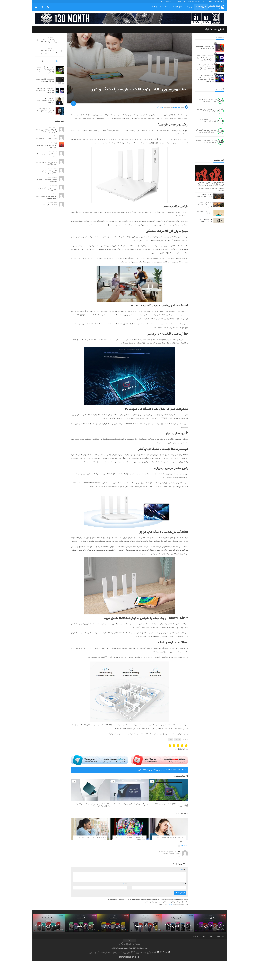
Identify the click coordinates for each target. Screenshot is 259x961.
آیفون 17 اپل (177, 1)
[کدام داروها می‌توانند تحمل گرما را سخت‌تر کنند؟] (169, 829)
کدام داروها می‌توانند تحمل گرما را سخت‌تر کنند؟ (170, 837)
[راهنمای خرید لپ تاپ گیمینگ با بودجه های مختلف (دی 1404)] (49, 923)
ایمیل (125, 883)
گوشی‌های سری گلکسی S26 (192, 1)
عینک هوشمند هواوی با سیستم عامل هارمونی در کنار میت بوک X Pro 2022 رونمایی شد (93, 805)
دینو (162, 1)
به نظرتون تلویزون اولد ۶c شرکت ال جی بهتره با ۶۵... (47, 180)
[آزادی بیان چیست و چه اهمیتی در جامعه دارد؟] (218, 220)
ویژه (155, 6)
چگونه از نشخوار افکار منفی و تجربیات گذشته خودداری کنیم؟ (90, 838)
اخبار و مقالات (202, 6)
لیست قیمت (166, 6)
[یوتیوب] (159, 760)
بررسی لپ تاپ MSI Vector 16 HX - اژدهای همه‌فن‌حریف (206, 141)
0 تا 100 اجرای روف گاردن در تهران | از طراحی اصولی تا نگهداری (204, 204)
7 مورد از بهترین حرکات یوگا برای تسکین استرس (204, 212)
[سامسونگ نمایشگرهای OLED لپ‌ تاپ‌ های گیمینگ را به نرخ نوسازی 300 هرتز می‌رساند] (219, 58)
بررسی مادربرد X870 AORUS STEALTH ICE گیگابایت (208, 121)
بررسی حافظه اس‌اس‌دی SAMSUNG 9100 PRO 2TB (206, 111)
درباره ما (210, 936)
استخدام (195, 936)
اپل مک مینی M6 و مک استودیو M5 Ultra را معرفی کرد (45, 80)
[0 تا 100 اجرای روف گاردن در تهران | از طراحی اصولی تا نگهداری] (218, 204)
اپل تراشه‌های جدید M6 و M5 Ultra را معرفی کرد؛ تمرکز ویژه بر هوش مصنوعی (45, 90)
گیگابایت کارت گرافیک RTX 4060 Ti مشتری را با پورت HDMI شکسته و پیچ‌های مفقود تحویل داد (205, 68)
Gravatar (170, 904)
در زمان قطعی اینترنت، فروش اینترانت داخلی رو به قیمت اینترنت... (46, 131)
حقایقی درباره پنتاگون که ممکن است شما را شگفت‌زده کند (204, 196)
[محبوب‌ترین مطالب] (42, 62)
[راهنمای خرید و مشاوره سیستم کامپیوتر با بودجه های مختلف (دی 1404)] (178, 923)
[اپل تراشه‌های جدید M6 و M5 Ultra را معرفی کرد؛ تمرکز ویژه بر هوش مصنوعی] (60, 91)
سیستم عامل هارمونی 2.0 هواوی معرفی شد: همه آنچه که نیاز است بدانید (131, 805)
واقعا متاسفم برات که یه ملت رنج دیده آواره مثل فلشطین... (46, 197)
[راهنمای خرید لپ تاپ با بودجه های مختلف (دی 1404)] (81, 923)
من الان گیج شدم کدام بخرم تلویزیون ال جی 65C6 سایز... (46, 163)
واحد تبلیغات (176, 107)
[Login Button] (36, 7)
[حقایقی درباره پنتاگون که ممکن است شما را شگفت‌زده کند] (218, 196)
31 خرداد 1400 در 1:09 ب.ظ (167, 851)
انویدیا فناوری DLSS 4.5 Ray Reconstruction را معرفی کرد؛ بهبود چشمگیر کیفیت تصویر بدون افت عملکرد (45, 70)
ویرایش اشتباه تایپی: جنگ (50, 205)
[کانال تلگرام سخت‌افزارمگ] (132, 957)
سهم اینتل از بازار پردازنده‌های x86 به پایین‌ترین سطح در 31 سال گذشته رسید (154, 770)
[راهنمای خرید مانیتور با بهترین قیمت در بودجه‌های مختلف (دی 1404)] (113, 923)
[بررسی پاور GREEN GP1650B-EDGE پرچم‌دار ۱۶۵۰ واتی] (219, 48)
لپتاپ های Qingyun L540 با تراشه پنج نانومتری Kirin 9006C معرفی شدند (171, 805)
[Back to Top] (129, 940)
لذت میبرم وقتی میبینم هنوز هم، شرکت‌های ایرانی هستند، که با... (48, 172)
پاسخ (179, 856)
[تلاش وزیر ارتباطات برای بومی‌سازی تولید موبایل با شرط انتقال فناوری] (60, 101)
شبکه (207, 29)
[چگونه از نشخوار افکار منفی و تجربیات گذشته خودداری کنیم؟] (90, 829)
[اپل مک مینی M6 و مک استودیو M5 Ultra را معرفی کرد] (60, 80)
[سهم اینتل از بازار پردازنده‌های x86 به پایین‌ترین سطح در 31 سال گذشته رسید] (60, 111)
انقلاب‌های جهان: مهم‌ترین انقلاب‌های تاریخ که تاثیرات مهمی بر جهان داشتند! (211, 183)
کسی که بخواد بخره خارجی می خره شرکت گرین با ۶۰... (47, 189)
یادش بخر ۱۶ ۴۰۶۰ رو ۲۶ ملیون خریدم (46, 138)
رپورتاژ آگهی (177, 739)
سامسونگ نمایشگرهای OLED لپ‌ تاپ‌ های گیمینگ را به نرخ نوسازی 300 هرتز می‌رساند (205, 57)
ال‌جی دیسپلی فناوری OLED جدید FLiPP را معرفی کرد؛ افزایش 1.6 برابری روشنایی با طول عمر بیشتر (206, 78)
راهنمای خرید (179, 6)
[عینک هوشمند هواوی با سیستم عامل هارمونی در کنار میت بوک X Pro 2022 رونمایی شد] (90, 790)
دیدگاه (182, 846)
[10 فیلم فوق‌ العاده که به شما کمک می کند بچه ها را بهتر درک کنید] (129, 829)
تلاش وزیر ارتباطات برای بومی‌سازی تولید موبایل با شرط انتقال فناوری (45, 100)
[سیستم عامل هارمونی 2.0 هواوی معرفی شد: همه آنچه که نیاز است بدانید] (129, 790)
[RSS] (138, 957)
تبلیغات (203, 936)
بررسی (191, 6)
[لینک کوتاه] (158, 107)
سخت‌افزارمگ (220, 936)
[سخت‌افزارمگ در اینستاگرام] (129, 957)
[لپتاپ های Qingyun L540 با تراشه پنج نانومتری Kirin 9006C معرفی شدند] (168, 790)
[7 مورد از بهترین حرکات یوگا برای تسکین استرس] (218, 213)
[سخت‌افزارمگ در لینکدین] (120, 957)
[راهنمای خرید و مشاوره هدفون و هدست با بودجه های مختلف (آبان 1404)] (210, 923)
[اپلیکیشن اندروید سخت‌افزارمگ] (135, 957)
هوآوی (170, 739)
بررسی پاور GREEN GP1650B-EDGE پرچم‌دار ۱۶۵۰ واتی (205, 47)
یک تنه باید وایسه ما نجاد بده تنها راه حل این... (47, 155)
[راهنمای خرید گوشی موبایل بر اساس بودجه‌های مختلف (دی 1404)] (146, 923)
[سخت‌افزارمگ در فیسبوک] (127, 957)
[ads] (129, 18)
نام (184, 883)
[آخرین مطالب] (57, 62)
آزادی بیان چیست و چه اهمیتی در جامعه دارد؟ (206, 220)
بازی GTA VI (218, 1)
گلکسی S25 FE (207, 1)
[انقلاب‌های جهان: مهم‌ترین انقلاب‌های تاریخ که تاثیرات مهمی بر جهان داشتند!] (209, 173)
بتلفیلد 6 (168, 1)
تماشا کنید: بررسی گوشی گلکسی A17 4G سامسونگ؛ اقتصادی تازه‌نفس (206, 131)
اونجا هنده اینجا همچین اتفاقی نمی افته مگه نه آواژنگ (47, 146)
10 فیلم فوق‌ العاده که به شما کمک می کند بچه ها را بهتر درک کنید (130, 838)
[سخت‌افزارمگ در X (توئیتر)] (123, 957)
